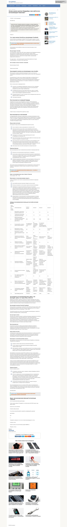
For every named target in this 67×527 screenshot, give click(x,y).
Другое (44, 5)
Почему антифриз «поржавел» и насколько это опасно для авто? (53, 28)
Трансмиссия (35, 5)
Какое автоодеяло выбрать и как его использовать (52, 42)
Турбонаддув (24, 5)
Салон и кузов (12, 5)
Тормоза (29, 5)
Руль (40, 5)
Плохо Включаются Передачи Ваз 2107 (52, 13)
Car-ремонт (12, 1)
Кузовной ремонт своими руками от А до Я (53, 37)
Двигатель (18, 5)
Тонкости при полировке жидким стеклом (53, 32)
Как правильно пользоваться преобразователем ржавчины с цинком (52, 23)
